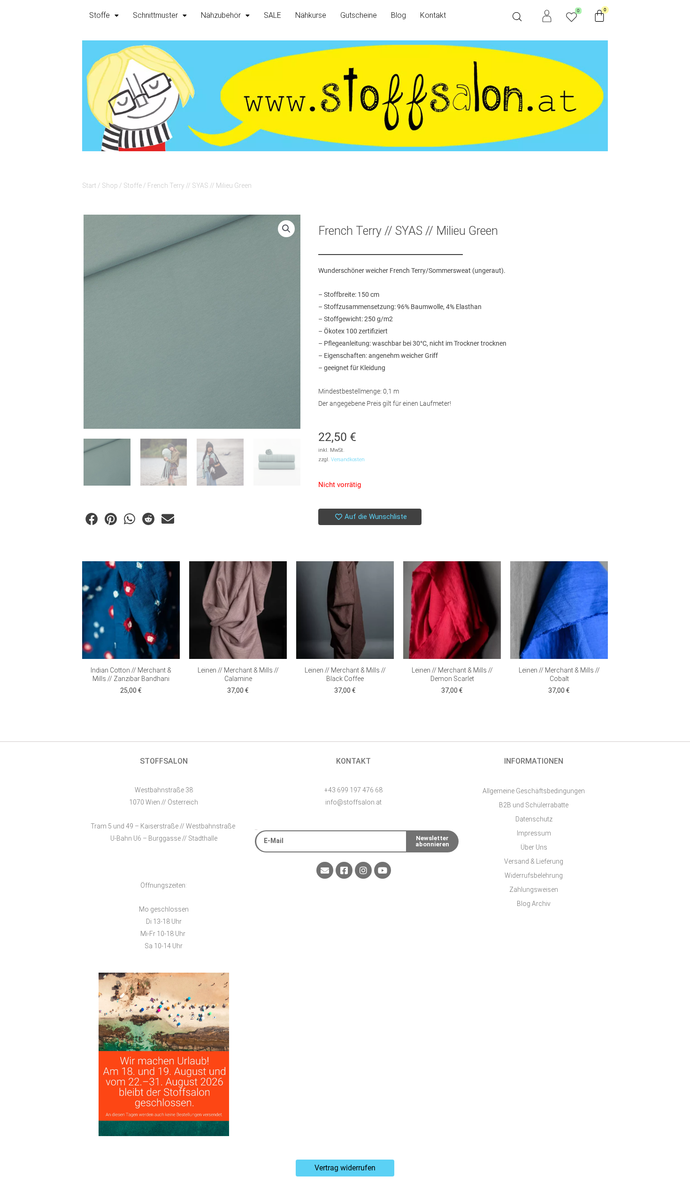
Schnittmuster (155, 15)
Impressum (534, 833)
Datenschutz (533, 819)
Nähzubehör (221, 15)
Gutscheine (358, 15)
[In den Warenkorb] (170, 577)
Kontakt (433, 15)
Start (89, 185)
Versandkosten (348, 460)
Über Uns (534, 847)
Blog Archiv (534, 903)
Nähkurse (310, 15)
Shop (110, 185)
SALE (272, 15)
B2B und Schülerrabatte (533, 805)
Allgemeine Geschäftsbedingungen (534, 791)
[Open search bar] (517, 17)
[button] (286, 228)
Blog (398, 15)
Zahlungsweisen (533, 889)
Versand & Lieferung (533, 861)
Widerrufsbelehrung (534, 875)
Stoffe (99, 15)
